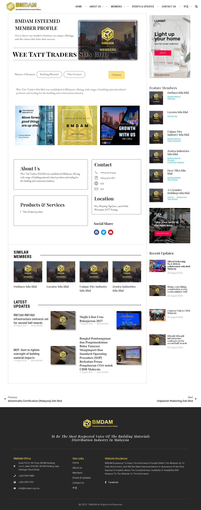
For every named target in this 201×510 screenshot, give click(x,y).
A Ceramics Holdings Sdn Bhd (178, 191)
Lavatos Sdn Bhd (58, 286)
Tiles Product (74, 74)
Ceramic (170, 197)
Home (76, 462)
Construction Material (175, 163)
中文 (75, 487)
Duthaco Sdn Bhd (25, 286)
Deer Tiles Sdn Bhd (176, 172)
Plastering (171, 99)
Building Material (49, 74)
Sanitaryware (172, 116)
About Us (77, 467)
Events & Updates (82, 477)
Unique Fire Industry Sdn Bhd (178, 133)
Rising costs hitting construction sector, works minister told (177, 289)
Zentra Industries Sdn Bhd (178, 152)
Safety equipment (174, 141)
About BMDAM (37, 326)
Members (77, 472)
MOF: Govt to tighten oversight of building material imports (26, 353)
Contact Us (78, 482)
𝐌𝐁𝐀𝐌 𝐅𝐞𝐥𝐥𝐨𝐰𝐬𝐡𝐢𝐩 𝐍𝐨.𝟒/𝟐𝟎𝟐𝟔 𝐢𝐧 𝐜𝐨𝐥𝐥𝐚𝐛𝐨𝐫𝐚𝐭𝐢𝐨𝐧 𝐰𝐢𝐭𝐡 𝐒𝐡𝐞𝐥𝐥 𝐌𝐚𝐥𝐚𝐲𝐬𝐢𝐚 (178, 265)
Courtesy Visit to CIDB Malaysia (178, 312)
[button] (196, 6)
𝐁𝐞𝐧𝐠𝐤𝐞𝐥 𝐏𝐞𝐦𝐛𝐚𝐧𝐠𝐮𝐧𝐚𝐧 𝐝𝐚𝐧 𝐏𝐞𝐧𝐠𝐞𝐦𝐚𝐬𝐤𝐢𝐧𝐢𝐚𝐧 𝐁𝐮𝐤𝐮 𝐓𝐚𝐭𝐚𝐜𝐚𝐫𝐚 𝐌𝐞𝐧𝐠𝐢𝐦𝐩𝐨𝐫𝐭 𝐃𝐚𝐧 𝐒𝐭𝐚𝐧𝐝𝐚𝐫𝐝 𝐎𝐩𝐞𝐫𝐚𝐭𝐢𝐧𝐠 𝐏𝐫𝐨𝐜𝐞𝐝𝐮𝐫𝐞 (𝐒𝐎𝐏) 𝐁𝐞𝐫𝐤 (96, 354)
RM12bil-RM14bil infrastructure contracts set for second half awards (31, 318)
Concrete (170, 160)
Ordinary (116, 75)
